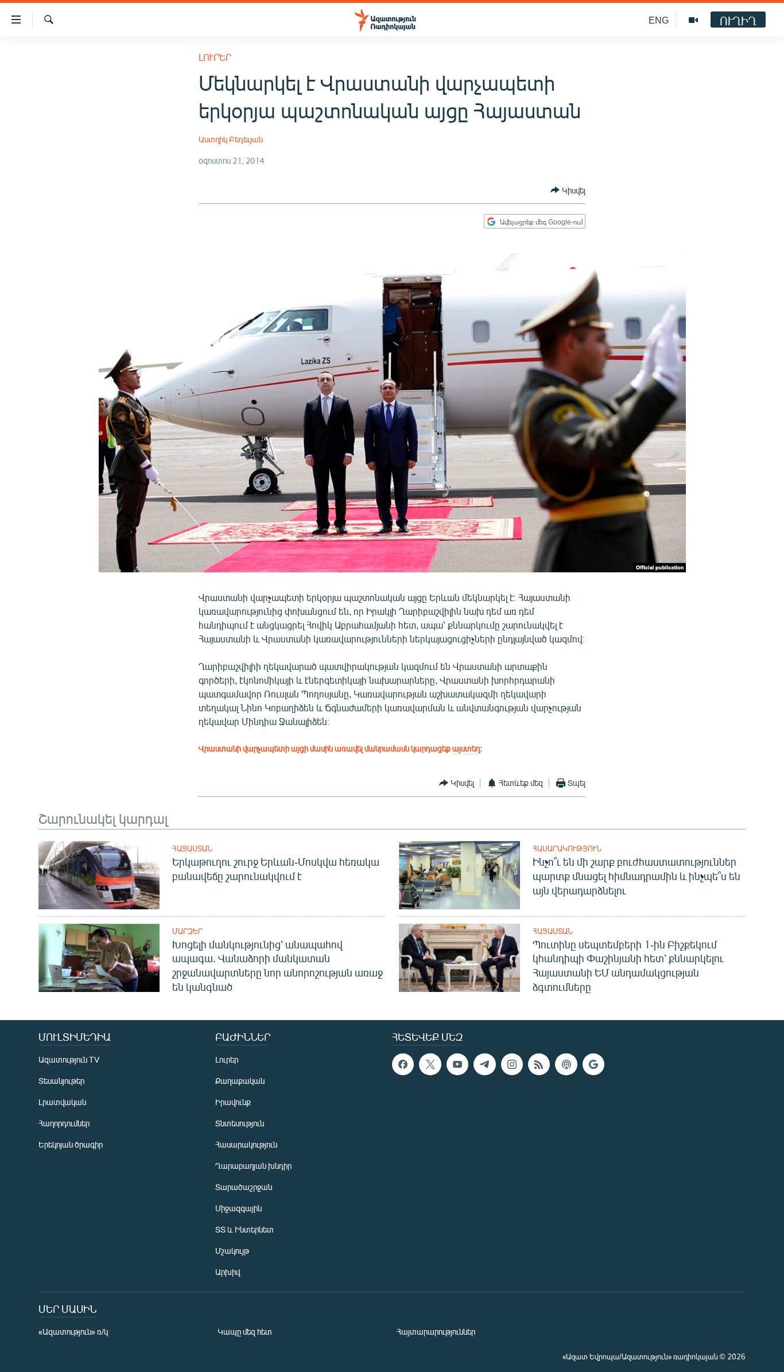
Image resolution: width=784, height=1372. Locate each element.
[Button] (567, 190)
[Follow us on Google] (593, 1064)
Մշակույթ (232, 1250)
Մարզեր (187, 931)
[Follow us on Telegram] (484, 1064)
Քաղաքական (240, 1081)
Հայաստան (192, 848)
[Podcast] (566, 1064)
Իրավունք (233, 1102)
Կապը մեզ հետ (245, 1331)
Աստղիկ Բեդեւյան (231, 139)
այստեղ (466, 748)
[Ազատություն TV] (693, 20)
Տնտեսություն (239, 1123)
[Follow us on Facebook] (403, 1064)
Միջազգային (238, 1208)
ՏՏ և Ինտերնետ (244, 1229)
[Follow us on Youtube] (457, 1064)
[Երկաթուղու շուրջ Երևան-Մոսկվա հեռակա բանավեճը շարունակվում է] (99, 875)
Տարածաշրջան (243, 1187)
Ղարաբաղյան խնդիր (253, 1166)
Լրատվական (62, 1102)
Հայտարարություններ (436, 1331)
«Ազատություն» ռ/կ (73, 1331)
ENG (659, 19)
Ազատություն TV (68, 1059)
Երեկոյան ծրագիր (70, 1144)
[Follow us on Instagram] (512, 1064)
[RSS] (539, 1064)
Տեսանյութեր (61, 1081)
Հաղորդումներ (64, 1123)
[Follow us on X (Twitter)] (430, 1064)
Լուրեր (215, 57)
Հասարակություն (567, 848)
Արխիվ (227, 1272)
